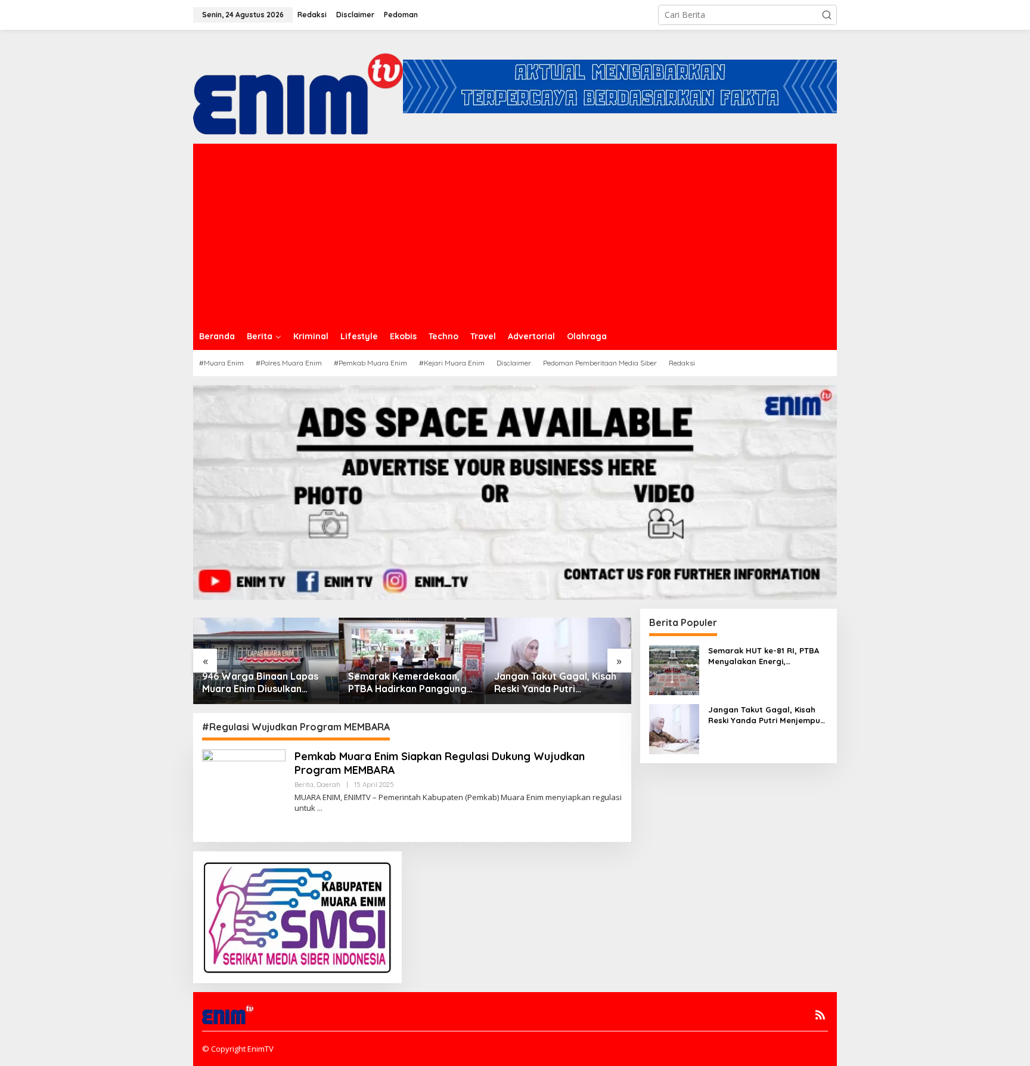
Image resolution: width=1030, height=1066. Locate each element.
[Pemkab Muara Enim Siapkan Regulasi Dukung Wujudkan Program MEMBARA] (319, 808)
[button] (827, 15)
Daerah (328, 784)
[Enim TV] (298, 85)
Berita (304, 784)
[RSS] (820, 1014)
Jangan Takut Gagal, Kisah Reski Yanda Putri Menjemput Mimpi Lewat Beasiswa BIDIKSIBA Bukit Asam (555, 682)
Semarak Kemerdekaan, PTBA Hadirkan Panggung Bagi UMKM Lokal (407, 682)
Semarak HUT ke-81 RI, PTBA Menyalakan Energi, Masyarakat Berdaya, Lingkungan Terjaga (763, 656)
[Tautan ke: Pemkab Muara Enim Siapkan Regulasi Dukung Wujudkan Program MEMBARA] (244, 790)
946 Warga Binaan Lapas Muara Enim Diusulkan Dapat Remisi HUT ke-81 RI (264, 682)
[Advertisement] (515, 233)
